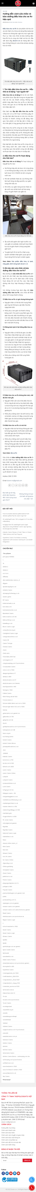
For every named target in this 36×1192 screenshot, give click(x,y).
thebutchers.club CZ (9, 993)
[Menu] (2, 3)
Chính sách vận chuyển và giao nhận (12, 1135)
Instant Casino (7, 740)
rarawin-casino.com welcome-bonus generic (16, 910)
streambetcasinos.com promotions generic (16, 963)
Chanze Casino (7, 647)
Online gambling (8, 866)
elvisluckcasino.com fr (9, 680)
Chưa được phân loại (9, 657)
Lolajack (5, 776)
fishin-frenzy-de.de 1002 (10, 696)
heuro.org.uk (6, 733)
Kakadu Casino (7, 756)
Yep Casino (6, 1076)
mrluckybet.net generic (10, 823)
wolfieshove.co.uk (8, 1063)
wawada (5, 1033)
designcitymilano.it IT (9, 673)
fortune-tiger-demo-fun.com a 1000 (13, 706)
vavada (5, 1013)
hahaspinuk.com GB (9, 730)
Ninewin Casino (7, 853)
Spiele (4, 943)
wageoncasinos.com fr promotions (13, 1029)
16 (3, 563)
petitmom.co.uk (7, 876)
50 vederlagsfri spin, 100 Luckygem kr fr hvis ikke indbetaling (17, 520)
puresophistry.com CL (9, 900)
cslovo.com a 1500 (8, 670)
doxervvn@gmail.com (8, 1122)
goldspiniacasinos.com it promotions (14, 726)
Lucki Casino (6, 786)
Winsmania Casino (8, 1053)
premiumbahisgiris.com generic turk (14, 893)
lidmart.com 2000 (8, 766)
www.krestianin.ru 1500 (10, 1066)
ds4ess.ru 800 (7, 676)
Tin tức (5, 11)
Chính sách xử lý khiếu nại (9, 1140)
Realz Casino (7, 913)
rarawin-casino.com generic (11, 906)
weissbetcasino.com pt (10, 1036)
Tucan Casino (7, 1003)
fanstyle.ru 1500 (7, 690)
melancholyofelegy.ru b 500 (11, 810)
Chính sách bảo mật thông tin (10, 1137)
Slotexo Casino (7, 936)
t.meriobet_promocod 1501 (11, 986)
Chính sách (6, 653)
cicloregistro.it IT (8, 660)
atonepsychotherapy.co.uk (11, 593)
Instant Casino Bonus (9, 743)
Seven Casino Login (9, 933)
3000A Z (5, 570)
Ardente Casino (7, 590)
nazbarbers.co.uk (8, 836)
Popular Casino (7, 890)
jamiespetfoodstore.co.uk (10, 746)
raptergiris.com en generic (11, 903)
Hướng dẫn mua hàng (8, 1128)
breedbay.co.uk (7, 623)
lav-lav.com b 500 (8, 763)
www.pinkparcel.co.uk (9, 1073)
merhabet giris (7, 813)
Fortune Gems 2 (7, 700)
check (4, 650)
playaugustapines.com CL (11, 883)
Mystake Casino (7, 830)
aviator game (7, 597)
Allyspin (5, 583)
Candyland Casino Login (10, 633)
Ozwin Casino (7, 873)
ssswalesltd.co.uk (8, 956)
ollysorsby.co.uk (8, 863)
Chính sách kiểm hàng (8, 1145)
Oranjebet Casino (8, 870)
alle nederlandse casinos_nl (11, 580)
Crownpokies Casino (9, 666)
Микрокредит (7, 1079)
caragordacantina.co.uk (10, 636)
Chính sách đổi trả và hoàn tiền (11, 1142)
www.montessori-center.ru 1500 (12, 1069)
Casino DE (6, 640)
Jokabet (5, 753)
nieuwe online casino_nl (10, 843)
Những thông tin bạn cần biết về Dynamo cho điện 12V (26, 496)
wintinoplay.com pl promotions (12, 1060)
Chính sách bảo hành (8, 1133)
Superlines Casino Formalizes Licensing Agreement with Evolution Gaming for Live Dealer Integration (17, 540)
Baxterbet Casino (8, 613)
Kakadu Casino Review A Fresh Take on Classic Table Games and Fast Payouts (17, 533)
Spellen (5, 940)
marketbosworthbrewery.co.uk (12, 800)
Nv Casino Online (8, 860)
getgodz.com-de (8, 720)
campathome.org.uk (9, 630)
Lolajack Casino (8, 780)
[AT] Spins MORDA (8, 557)
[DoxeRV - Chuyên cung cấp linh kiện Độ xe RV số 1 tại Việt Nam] (18, 3)
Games (5, 710)
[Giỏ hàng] (33, 3)
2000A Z (5, 567)
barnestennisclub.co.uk (10, 610)
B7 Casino (6, 600)
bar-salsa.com (7, 607)
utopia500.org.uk (8, 1010)
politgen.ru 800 (7, 886)
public (4, 896)
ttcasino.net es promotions (11, 1000)
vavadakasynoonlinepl (10, 1016)
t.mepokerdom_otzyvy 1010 (11, 983)
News (4, 840)
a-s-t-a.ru (5, 573)
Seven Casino (7, 930)
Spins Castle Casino (9, 950)
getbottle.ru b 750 (8, 716)
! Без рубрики (7, 553)
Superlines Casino (8, 970)
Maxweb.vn (6, 1190)
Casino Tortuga (7, 643)
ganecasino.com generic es (11, 713)
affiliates (5, 577)
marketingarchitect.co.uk (10, 803)
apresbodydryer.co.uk (9, 586)
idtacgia (19, 22)
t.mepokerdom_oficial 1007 (11, 980)
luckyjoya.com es (8, 790)
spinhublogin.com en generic (11, 946)
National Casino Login (9, 833)
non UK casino (7, 856)
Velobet (5, 1023)
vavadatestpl (7, 1020)
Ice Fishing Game (8, 736)
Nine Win (5, 850)
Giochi (5, 723)
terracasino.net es (8, 990)
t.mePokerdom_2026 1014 (11, 976)
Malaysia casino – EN (9, 793)
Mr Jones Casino (8, 820)
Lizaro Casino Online (9, 773)
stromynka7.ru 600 (8, 966)
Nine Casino (6, 846)
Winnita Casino (7, 1050)
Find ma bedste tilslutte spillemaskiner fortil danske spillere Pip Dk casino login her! (16, 515)
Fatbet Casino (7, 693)
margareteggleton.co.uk (10, 796)
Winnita (5, 1046)
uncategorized (7, 1006)
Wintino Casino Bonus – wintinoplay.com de (16, 1056)
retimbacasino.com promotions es (13, 916)
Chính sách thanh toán (8, 1130)
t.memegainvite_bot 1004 (10, 973)
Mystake (5, 826)
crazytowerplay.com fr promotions (13, 663)
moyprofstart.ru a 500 (9, 816)
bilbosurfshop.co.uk (9, 620)
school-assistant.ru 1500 (10, 926)
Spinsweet (6, 953)
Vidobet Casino (7, 1026)
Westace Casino (8, 1040)
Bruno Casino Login (9, 626)
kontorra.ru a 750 (8, 760)
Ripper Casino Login (9, 920)
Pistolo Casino (7, 880)
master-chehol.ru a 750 (10, 806)
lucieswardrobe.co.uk (9, 783)
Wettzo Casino (7, 1043)
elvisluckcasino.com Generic (11, 683)
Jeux (4, 750)
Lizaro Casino (7, 770)
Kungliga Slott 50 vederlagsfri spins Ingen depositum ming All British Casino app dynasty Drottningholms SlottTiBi (17, 527)
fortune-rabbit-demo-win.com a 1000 (14, 703)
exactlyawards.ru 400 (9, 686)
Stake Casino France (9, 960)
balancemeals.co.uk (9, 603)
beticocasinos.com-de (9, 617)
